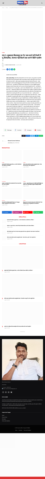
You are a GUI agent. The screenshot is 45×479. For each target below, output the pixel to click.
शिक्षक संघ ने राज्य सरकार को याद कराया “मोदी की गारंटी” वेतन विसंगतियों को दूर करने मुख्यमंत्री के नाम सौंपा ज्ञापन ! (32, 203)
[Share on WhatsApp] (14, 69)
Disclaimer (4, 419)
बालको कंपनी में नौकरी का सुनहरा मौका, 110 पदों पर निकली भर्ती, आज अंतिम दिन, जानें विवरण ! (11, 165)
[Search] (41, 3)
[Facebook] (3, 76)
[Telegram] (3, 87)
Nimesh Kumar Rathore (10, 64)
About (3, 415)
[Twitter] (3, 79)
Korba (3, 52)
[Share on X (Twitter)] (10, 69)
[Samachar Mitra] (22, 3)
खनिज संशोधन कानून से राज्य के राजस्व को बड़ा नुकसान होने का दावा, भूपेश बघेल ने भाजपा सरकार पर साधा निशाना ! (23, 231)
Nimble (28, 427)
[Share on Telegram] (12, 69)
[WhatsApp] (3, 89)
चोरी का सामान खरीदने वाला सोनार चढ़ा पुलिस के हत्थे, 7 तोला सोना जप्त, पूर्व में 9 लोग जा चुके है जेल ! (32, 165)
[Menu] (3, 3)
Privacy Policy (4, 417)
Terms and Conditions (6, 420)
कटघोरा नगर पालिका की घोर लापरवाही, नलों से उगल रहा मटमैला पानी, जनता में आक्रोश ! (11, 184)
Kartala (3, 200)
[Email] (3, 81)
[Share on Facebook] (7, 69)
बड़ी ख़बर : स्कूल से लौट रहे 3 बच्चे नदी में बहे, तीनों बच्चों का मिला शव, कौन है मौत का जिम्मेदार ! (20, 225)
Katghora (4, 181)
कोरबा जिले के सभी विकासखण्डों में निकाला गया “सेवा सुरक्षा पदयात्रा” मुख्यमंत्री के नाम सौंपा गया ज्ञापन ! (11, 203)
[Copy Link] (3, 84)
